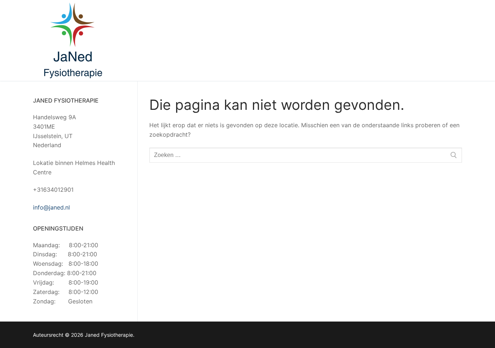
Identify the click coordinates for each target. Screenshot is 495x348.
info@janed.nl (51, 207)
